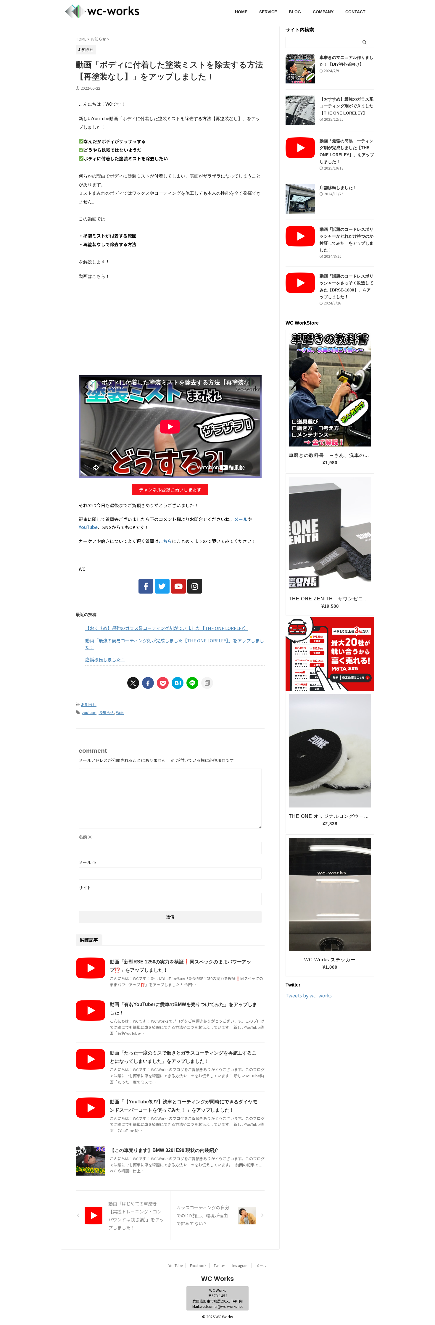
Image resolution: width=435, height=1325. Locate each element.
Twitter (219, 1265)
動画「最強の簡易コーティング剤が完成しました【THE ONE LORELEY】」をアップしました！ (174, 643)
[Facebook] (145, 586)
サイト (85, 888)
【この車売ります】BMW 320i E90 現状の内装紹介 (164, 1150)
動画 (120, 712)
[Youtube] (178, 586)
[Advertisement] (170, 327)
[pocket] (163, 683)
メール (87, 862)
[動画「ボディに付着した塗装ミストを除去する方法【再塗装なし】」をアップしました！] (177, 683)
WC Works (217, 1278)
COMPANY (323, 11)
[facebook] (148, 683)
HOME (241, 11)
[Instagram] (194, 586)
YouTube (175, 1265)
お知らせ (88, 704)
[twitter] (133, 683)
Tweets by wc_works (309, 995)
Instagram (240, 1265)
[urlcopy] (207, 683)
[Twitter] (162, 586)
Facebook (198, 1265)
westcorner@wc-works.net (221, 1306)
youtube (89, 712)
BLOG (295, 11)
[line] (192, 683)
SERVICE (268, 11)
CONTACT (355, 11)
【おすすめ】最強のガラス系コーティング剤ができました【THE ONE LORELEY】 (166, 628)
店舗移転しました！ (105, 659)
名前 (85, 837)
